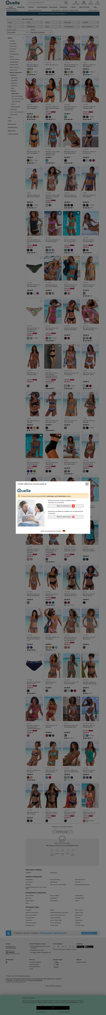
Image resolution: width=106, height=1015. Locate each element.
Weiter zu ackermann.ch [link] (64, 506)
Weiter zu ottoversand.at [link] (64, 516)
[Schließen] (87, 484)
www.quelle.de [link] (51, 531)
